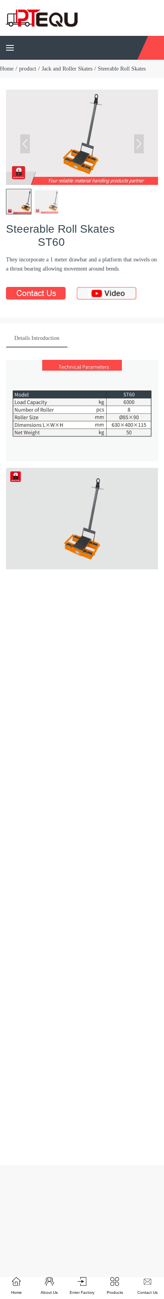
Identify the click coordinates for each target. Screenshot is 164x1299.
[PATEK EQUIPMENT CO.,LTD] (42, 17)
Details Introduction (36, 338)
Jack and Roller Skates (67, 69)
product (27, 69)
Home (7, 69)
